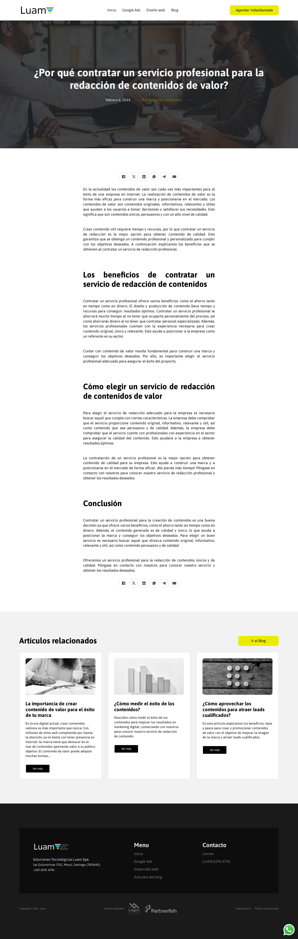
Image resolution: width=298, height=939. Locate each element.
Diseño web (155, 10)
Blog (174, 10)
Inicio (111, 10)
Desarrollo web (146, 869)
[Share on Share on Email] (174, 177)
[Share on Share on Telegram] (164, 177)
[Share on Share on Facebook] (124, 177)
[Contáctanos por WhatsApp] (289, 929)
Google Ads (131, 10)
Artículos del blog (148, 877)
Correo (208, 854)
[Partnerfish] (160, 908)
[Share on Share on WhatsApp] (154, 177)
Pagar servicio (243, 908)
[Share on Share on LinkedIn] (144, 177)
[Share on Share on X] (134, 177)
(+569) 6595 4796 (216, 861)
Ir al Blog (258, 641)
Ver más (38, 768)
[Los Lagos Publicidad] (134, 908)
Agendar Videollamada (254, 10)
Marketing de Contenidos (161, 100)
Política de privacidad (267, 908)
